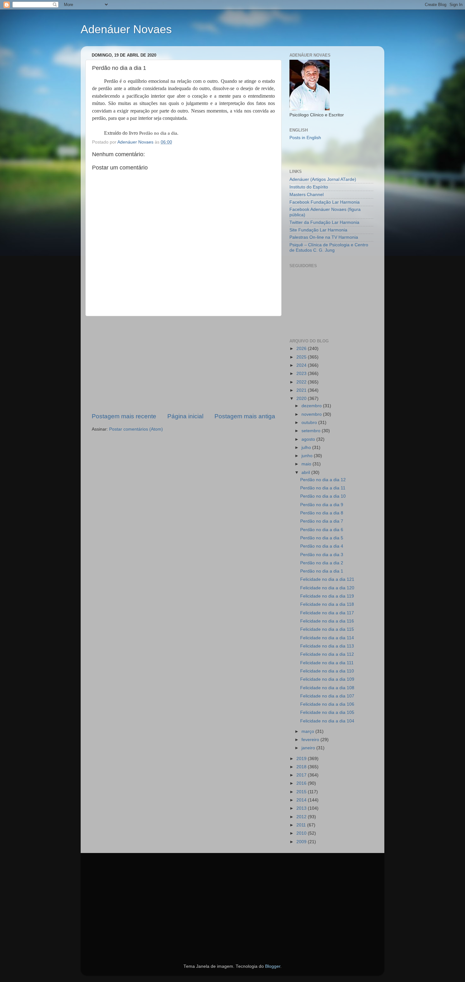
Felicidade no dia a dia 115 (327, 629)
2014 (302, 800)
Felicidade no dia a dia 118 (327, 604)
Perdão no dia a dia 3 (321, 554)
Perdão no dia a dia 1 (321, 571)
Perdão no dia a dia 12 (323, 479)
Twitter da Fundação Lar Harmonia (324, 222)
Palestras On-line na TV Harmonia (323, 237)
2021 (302, 390)
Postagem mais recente (124, 416)
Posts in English (305, 137)
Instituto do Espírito (308, 187)
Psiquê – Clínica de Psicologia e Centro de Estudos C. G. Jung (328, 247)
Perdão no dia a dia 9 (321, 504)
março (308, 731)
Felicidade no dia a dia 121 (327, 579)
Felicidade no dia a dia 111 (327, 662)
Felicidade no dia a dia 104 (327, 721)
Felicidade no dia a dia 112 (327, 654)
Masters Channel (306, 194)
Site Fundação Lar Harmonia (318, 230)
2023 (302, 373)
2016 (302, 783)
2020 (302, 398)
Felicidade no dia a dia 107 (327, 696)
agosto (308, 439)
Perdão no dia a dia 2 (321, 563)
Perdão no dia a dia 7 (321, 521)
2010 (302, 833)
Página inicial (185, 416)
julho (306, 447)
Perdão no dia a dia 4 (321, 546)
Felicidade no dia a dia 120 (327, 588)
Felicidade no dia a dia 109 (327, 679)
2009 (302, 841)
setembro (311, 430)
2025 (302, 357)
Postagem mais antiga (244, 416)
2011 (301, 825)
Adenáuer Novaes (126, 29)
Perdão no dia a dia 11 (322, 488)
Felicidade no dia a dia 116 (327, 621)
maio (307, 464)
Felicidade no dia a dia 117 (327, 613)
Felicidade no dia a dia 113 (327, 646)
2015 (302, 791)
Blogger (272, 966)
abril (306, 472)
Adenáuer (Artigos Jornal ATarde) (322, 179)
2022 (302, 382)
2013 (302, 808)
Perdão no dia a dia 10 (323, 496)
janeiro (308, 748)
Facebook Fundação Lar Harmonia (324, 202)
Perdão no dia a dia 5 (321, 538)
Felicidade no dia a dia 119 (327, 596)
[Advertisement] (183, 364)
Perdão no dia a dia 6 (321, 529)
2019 (302, 758)
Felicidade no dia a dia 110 (327, 671)
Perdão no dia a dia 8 (321, 513)
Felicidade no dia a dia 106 (327, 704)
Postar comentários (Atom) (136, 429)
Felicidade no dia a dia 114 (327, 637)
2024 (302, 365)
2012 (302, 816)
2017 (302, 775)
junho (307, 455)
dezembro (312, 405)
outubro (309, 422)
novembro (312, 414)
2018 (302, 766)
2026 (302, 348)
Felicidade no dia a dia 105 (327, 712)
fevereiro (310, 739)
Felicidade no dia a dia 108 (327, 687)
